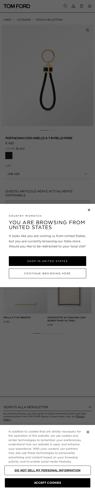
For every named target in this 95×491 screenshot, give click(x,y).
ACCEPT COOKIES (47, 482)
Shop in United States (47, 261)
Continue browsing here (47, 273)
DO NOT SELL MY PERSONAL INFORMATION (47, 470)
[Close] (88, 432)
